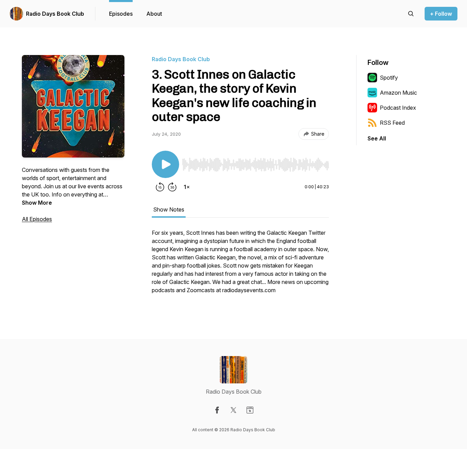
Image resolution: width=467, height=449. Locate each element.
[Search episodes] (411, 14)
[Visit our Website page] (249, 410)
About (154, 13)
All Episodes (37, 219)
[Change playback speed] (187, 187)
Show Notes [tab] (168, 209)
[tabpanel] (240, 265)
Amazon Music (398, 92)
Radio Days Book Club (55, 13)
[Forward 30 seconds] (172, 187)
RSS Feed (392, 122)
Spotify (389, 77)
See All (377, 138)
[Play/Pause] (165, 164)
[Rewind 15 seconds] (160, 187)
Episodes (121, 13)
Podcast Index (398, 107)
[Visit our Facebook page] (217, 410)
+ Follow (441, 13)
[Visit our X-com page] (233, 410)
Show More (37, 202)
